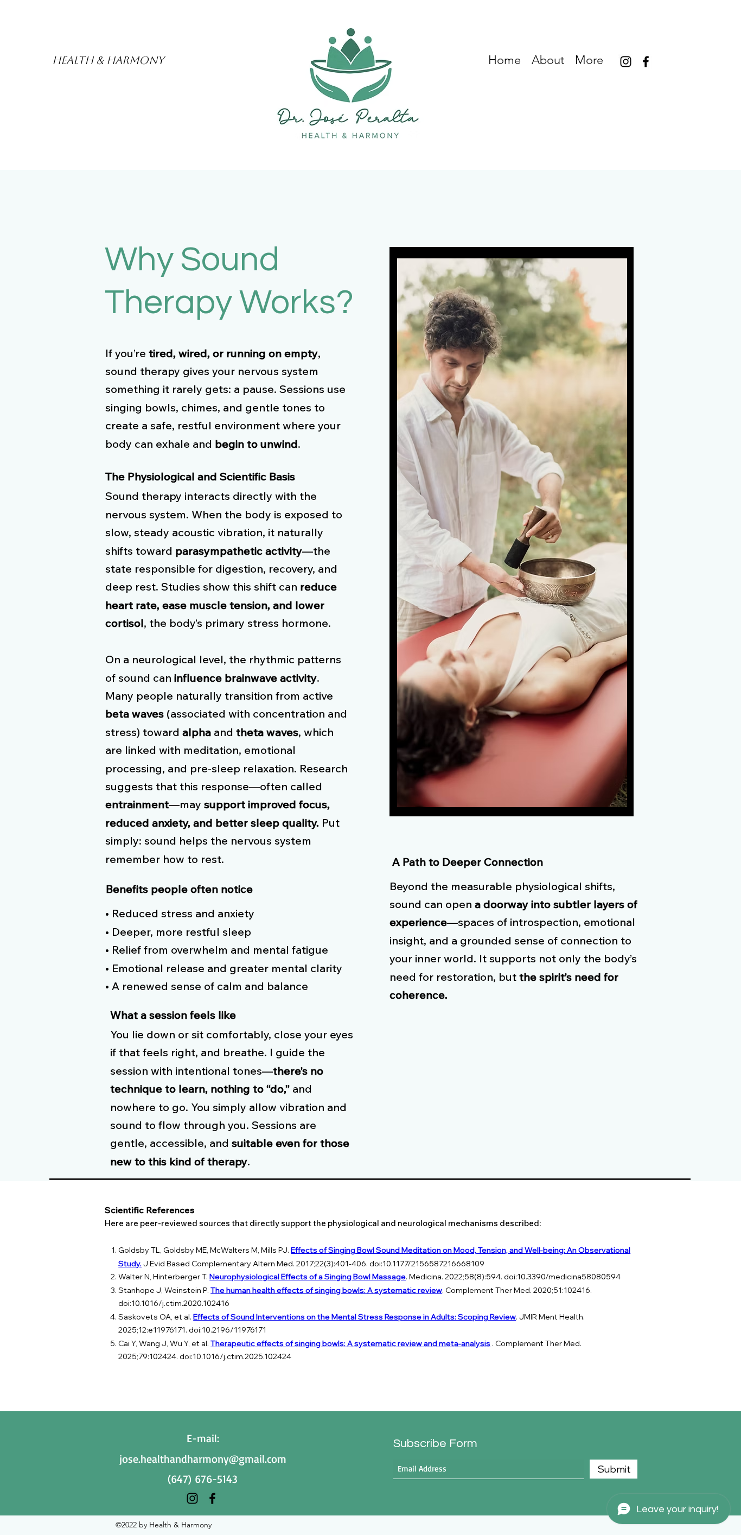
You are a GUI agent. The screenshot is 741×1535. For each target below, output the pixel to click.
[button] (512, 532)
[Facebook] (645, 61)
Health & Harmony (108, 60)
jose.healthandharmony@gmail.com (202, 1459)
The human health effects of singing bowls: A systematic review (326, 1290)
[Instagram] (625, 61)
